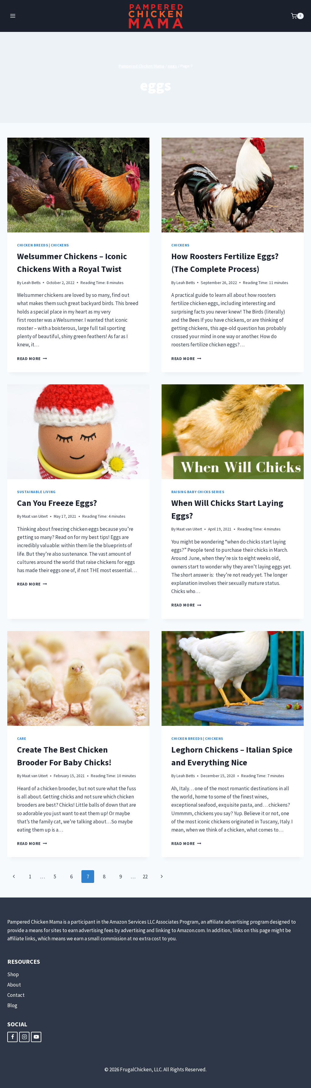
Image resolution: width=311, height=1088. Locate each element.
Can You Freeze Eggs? (57, 502)
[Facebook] (12, 1037)
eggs (172, 66)
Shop (13, 974)
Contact (16, 995)
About (14, 984)
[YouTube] (36, 1037)
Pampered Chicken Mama (141, 66)
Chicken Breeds (32, 245)
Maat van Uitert (35, 516)
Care (21, 738)
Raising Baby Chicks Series (197, 491)
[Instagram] (24, 1037)
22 (145, 876)
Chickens (60, 245)
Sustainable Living (36, 491)
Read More (32, 358)
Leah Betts (31, 282)
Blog (12, 1005)
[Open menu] (13, 16)
